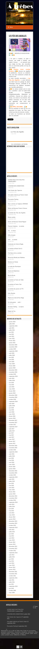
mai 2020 (11, 359)
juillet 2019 (12, 380)
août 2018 (11, 403)
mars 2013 (12, 540)
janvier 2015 (12, 494)
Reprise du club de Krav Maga (16, 297)
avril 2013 (11, 538)
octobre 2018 (12, 399)
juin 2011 (11, 584)
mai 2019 (11, 384)
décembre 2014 (13, 496)
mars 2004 (12, 592)
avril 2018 (11, 412)
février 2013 (12, 542)
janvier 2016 (12, 468)
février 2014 (12, 517)
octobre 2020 (12, 349)
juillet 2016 (12, 456)
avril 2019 (11, 387)
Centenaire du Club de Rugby (15, 244)
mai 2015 (11, 485)
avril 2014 (11, 513)
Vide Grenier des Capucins (15, 190)
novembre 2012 (13, 548)
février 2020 (12, 366)
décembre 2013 (13, 521)
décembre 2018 (13, 395)
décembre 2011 (13, 571)
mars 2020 (12, 363)
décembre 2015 (13, 471)
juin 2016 (11, 458)
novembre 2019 (13, 372)
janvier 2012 (12, 569)
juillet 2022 (12, 323)
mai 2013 (11, 536)
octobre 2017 (12, 424)
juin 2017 (11, 433)
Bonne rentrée (11, 217)
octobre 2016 (12, 450)
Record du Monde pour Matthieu (16, 257)
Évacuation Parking (13, 199)
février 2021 (12, 340)
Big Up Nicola (11, 275)
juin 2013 (11, 534)
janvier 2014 (12, 519)
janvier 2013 (12, 544)
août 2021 (11, 328)
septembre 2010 (13, 586)
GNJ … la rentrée (12, 239)
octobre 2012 (12, 550)
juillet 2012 (12, 557)
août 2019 (11, 378)
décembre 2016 (13, 445)
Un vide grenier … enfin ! (14, 302)
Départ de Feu (11, 311)
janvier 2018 (12, 418)
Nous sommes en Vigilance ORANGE (18, 204)
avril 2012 (11, 563)
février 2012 (12, 567)
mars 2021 (12, 338)
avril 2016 (11, 462)
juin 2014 (11, 508)
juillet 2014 (12, 506)
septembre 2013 (13, 527)
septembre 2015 (13, 477)
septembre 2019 (13, 376)
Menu (11, 27)
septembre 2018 (13, 401)
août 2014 (11, 504)
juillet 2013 (12, 531)
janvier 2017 (12, 443)
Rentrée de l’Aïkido (13, 262)
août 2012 (11, 555)
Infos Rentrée (11, 293)
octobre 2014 (12, 500)
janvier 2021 (12, 342)
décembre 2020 (13, 345)
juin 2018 (11, 408)
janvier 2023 (12, 321)
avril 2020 (11, 361)
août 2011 (11, 580)
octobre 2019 (12, 374)
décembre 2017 (13, 420)
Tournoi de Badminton (13, 271)
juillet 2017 (12, 431)
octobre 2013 (12, 525)
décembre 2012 (13, 546)
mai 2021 (11, 334)
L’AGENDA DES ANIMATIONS (16, 186)
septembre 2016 (13, 452)
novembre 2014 (13, 498)
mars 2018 (12, 414)
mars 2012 (12, 565)
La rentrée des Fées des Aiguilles (16, 212)
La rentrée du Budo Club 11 (15, 248)
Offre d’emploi (11, 235)
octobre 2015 (12, 475)
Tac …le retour (12, 230)
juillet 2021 (12, 330)
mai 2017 (11, 435)
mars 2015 (12, 489)
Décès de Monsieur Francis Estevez (17, 208)
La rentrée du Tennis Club (14, 284)
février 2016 (12, 466)
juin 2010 (11, 588)
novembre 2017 (13, 422)
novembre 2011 (13, 573)
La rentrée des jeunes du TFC (16, 289)
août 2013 (11, 529)
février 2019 (12, 391)
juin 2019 (11, 382)
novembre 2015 (13, 473)
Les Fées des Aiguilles (17, 132)
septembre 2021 (13, 326)
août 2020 (11, 353)
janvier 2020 (12, 368)
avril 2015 (11, 487)
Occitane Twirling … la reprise (16, 306)
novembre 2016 (13, 447)
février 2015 (12, 492)
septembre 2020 (13, 351)
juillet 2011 (12, 582)
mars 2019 (12, 389)
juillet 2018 (12, 405)
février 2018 (12, 416)
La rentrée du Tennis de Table (15, 280)
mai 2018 (11, 410)
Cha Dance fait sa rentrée (14, 253)
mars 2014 (12, 515)
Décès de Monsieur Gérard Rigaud (17, 221)
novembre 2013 (13, 523)
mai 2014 (11, 510)
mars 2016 (12, 464)
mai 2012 (11, 561)
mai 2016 (11, 460)
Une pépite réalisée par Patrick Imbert (18, 195)
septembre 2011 (13, 578)
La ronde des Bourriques (14, 266)
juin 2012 (11, 559)
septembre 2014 (13, 502)
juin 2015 (11, 483)
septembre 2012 (13, 552)
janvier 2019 (12, 393)
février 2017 (12, 441)
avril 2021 (11, 336)
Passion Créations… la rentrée (16, 226)
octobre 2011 (12, 576)
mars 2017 (12, 439)
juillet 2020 (12, 355)
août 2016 (11, 454)
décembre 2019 (13, 370)
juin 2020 (11, 357)
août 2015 (11, 479)
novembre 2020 (13, 347)
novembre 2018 (13, 397)
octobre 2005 (12, 590)
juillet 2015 (12, 481)
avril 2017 (11, 437)
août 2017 (11, 429)
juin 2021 (11, 332)
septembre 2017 (13, 426)
